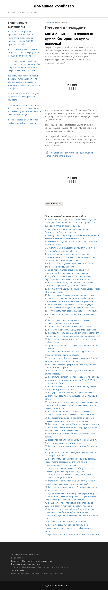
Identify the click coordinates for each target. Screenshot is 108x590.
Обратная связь (19, 570)
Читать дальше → (54, 203)
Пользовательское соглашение (37, 561)
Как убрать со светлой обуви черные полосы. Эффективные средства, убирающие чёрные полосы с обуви (71, 395)
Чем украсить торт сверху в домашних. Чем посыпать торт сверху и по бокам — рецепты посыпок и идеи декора (72, 313)
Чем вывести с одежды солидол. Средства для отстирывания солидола (23, 96)
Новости (24, 12)
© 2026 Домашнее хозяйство (25, 554)
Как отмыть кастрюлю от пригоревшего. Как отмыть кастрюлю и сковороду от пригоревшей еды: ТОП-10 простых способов (72, 379)
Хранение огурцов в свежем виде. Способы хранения (73, 534)
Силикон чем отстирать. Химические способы (70, 326)
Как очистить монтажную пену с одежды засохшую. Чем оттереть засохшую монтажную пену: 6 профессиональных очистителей (71, 461)
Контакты (16, 561)
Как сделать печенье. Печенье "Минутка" (68, 521)
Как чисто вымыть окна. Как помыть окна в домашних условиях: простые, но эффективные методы (68, 528)
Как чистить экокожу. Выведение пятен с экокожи (72, 329)
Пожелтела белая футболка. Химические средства (71, 219)
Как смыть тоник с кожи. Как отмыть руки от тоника (73, 424)
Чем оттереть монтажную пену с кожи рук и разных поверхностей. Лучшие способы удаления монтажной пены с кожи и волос (71, 405)
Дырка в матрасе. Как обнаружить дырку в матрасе (73, 493)
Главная (12, 12)
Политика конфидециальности (25, 564)
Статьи (34, 12)
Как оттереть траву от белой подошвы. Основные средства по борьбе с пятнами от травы (24, 52)
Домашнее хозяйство (54, 6)
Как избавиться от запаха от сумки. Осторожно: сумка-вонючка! (69, 38)
